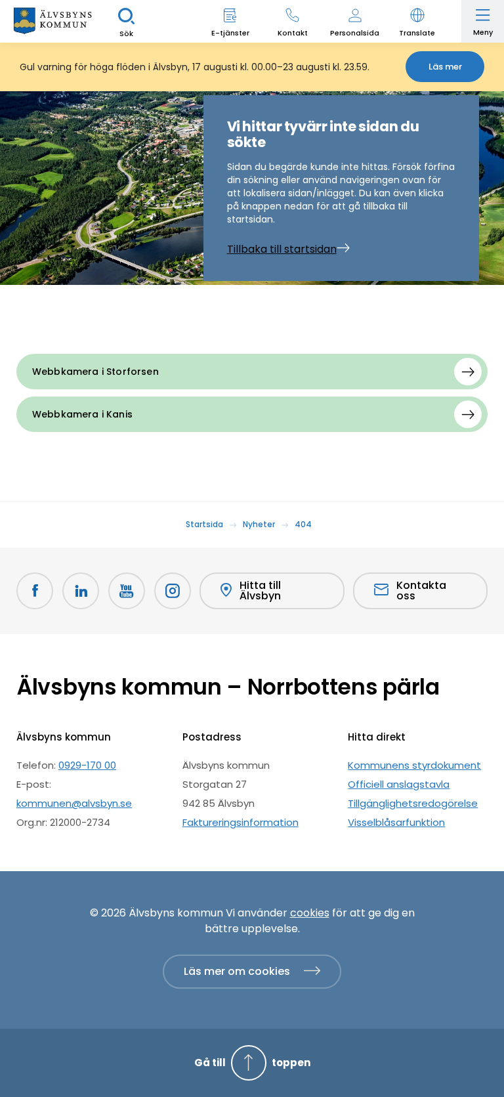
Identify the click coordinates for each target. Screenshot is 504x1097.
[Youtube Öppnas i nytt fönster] (126, 590)
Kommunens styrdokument (414, 765)
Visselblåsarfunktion (396, 822)
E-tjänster (230, 33)
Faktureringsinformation (240, 822)
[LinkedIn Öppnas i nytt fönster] (80, 590)
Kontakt (293, 33)
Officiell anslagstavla (399, 784)
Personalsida (354, 33)
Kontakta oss (421, 590)
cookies (309, 912)
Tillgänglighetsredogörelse (413, 803)
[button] (417, 21)
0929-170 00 (87, 765)
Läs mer (445, 66)
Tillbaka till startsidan (282, 249)
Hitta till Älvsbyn (260, 590)
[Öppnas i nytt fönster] (172, 590)
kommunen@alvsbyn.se (74, 803)
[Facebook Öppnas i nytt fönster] (34, 590)
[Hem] (52, 21)
